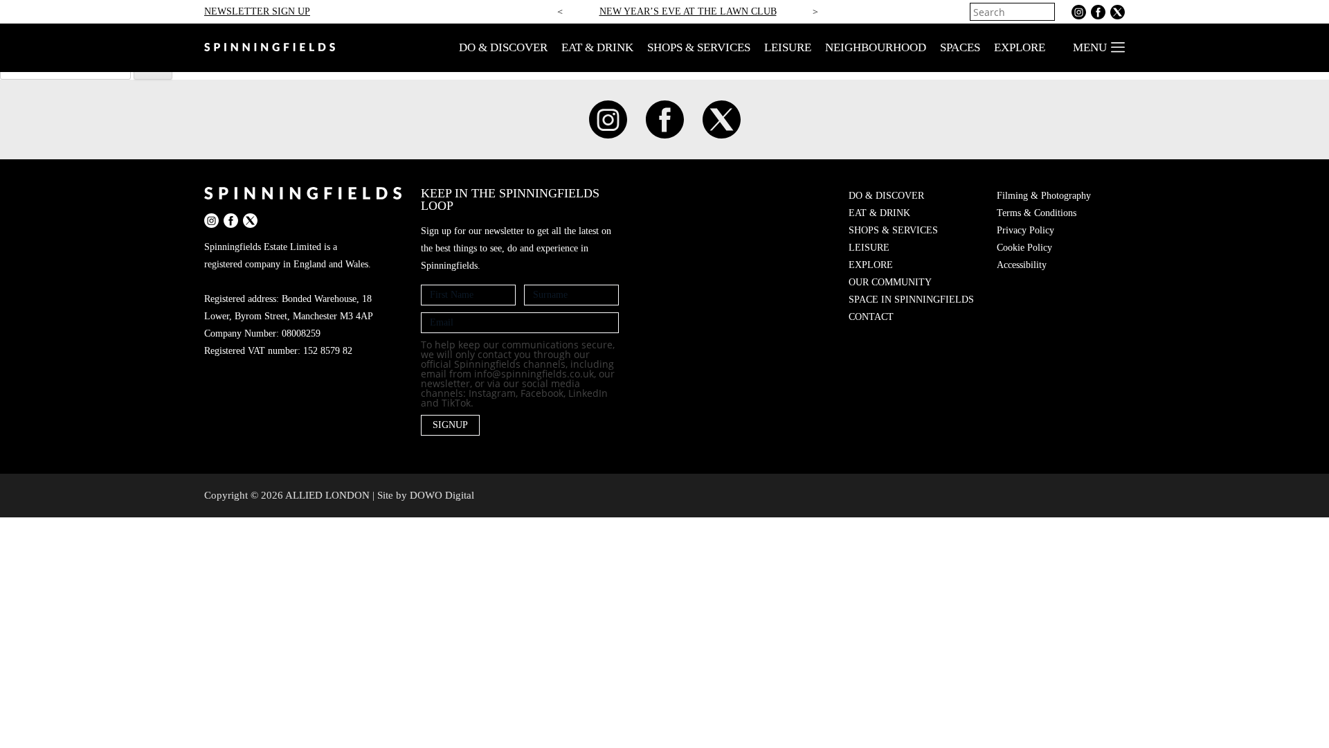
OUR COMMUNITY (890, 282)
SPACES (960, 47)
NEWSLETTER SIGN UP (257, 11)
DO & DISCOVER (503, 47)
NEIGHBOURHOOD (875, 47)
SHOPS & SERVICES (698, 47)
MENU (1090, 47)
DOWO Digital (442, 495)
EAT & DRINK (597, 47)
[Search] (1046, 11)
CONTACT (871, 317)
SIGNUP (450, 425)
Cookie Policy (1024, 247)
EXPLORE (1019, 47)
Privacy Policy (1025, 230)
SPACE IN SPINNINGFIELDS (911, 299)
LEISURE (787, 47)
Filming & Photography (1044, 195)
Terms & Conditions (1036, 213)
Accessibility (1022, 265)
